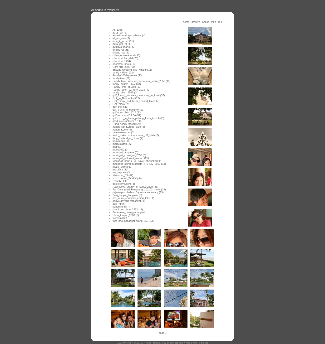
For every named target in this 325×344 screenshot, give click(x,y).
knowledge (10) (121, 141)
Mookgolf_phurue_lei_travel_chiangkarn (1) (137, 161)
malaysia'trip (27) (122, 143)
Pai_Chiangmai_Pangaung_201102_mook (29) (139, 189)
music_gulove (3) (123, 166)
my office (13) (120, 169)
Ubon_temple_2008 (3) (126, 215)
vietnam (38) (120, 218)
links (213, 21)
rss (220, 21)
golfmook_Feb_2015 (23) (127, 112)
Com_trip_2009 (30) (124, 66)
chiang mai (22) (121, 52)
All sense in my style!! (105, 10)
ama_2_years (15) (123, 41)
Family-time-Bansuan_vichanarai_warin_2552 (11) (141, 81)
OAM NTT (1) (120, 180)
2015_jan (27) (120, 32)
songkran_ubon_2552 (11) (128, 209)
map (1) (117, 146)
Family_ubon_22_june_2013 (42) (131, 89)
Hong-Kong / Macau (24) (127, 123)
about (205, 21)
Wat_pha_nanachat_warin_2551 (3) (133, 220)
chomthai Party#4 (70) (125, 58)
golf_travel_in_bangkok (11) (128, 109)
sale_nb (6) (119, 203)
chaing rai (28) (121, 49)
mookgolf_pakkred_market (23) (131, 158)
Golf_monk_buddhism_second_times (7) (136, 101)
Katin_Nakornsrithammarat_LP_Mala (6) (136, 135)
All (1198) (118, 29)
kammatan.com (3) (123, 132)
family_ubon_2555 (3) (125, 92)
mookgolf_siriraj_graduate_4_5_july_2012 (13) (139, 163)
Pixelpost (203, 342)
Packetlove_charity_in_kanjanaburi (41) (135, 186)
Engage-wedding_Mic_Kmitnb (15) (132, 69)
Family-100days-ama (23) (128, 75)
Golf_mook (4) (121, 103)
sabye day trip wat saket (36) (129, 200)
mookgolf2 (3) (120, 149)
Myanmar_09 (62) (123, 175)
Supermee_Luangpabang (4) (129, 212)
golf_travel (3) (120, 106)
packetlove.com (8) (124, 183)
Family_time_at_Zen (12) (127, 86)
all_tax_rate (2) (121, 38)
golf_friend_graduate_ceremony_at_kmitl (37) (139, 95)
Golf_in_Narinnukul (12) (126, 98)
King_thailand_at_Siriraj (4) (128, 138)
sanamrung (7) (121, 206)
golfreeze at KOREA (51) (127, 115)
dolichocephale (175, 342)
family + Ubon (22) (123, 72)
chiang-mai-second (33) (126, 55)
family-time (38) (121, 78)
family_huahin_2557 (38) (127, 83)
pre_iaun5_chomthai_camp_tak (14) (133, 198)
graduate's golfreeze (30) (127, 121)
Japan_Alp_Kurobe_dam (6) (129, 126)
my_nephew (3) (122, 172)
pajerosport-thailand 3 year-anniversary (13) (138, 192)
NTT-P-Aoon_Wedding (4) (128, 178)
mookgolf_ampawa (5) (125, 152)
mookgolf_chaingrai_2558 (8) (129, 155)
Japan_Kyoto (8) (122, 129)
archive (196, 21)
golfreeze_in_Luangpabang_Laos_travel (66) (138, 118)
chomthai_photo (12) (124, 64)
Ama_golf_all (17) (123, 44)
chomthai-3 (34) (122, 61)
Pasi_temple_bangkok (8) (127, 195)
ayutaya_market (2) (124, 46)
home (186, 21)
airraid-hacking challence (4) (129, 35)
